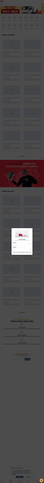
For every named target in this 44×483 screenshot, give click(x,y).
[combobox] (22, 244)
